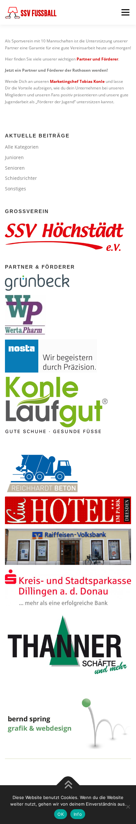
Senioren (15, 168)
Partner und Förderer (97, 59)
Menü (124, 12)
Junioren (14, 157)
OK (60, 814)
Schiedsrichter (21, 178)
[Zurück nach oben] (68, 785)
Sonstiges (15, 188)
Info (78, 814)
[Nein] (127, 806)
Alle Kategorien (22, 147)
